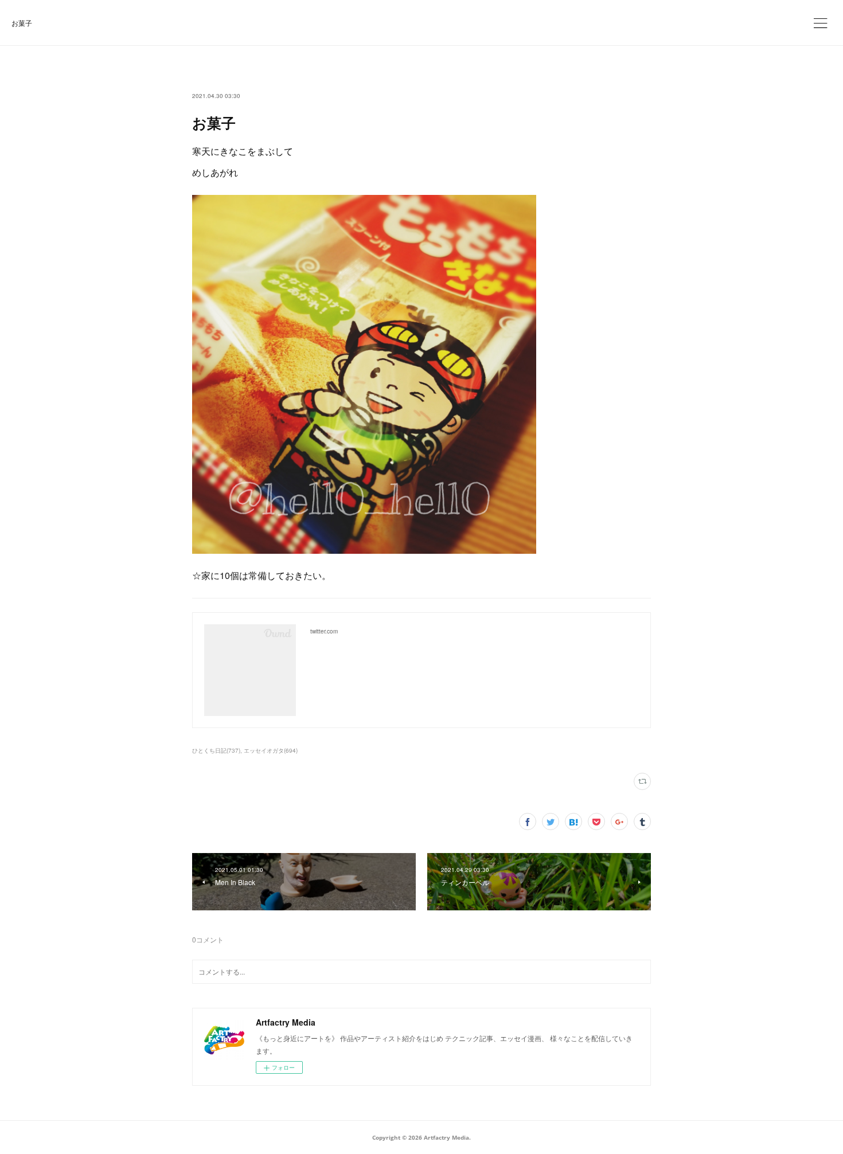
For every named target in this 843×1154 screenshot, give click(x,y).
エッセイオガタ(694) (271, 750)
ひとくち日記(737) (216, 750)
